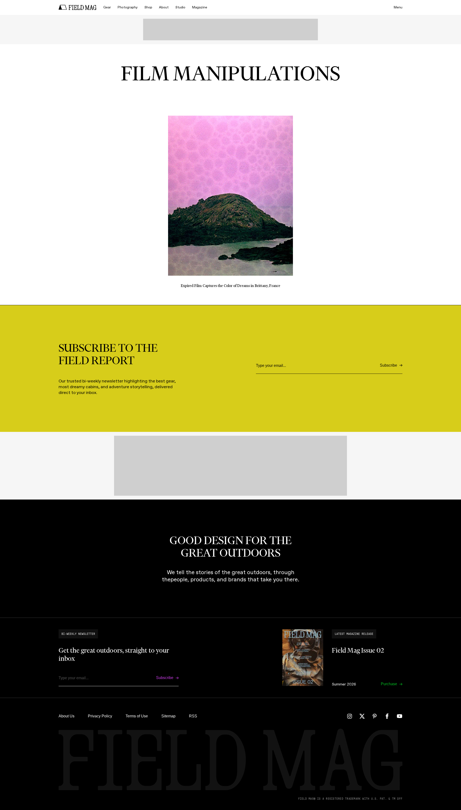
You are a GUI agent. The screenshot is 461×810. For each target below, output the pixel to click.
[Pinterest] (374, 716)
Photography (128, 7)
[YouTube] (399, 716)
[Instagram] (349, 716)
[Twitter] (362, 716)
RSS (193, 716)
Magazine (199, 7)
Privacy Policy (100, 716)
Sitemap (168, 716)
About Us (66, 716)
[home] (78, 7)
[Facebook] (387, 716)
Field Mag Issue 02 (358, 650)
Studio (180, 7)
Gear (107, 7)
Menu (398, 7)
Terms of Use (137, 716)
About (164, 7)
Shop (148, 7)
